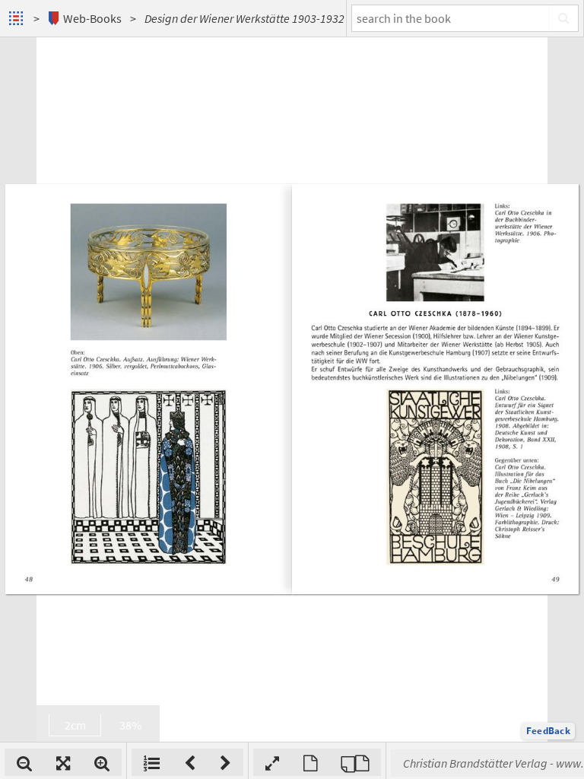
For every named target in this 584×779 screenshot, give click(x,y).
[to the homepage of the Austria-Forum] (17, 18)
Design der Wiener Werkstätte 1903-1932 (244, 18)
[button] (548, 731)
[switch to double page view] (355, 762)
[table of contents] (152, 762)
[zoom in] (102, 762)
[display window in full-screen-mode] (272, 762)
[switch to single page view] (310, 762)
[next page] (225, 762)
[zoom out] (24, 762)
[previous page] (190, 762)
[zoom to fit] (63, 762)
